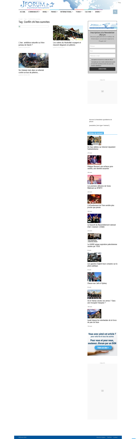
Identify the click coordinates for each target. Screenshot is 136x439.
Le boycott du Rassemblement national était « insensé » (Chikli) (101, 226)
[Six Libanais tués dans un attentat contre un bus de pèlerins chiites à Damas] (34, 60)
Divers (97, 12)
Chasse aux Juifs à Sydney (97, 283)
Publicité (109, 437)
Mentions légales (101, 437)
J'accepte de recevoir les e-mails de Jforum (102, 59)
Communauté (33, 12)
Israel (45, 12)
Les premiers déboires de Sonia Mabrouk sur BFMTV (99, 187)
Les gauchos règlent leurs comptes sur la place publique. (102, 265)
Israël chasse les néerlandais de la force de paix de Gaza (102, 321)
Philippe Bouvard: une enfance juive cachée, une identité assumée (100, 167)
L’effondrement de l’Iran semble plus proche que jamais (100, 206)
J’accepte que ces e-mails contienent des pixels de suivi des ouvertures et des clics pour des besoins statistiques (103, 63)
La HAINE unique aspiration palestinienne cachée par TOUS (102, 245)
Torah (78, 12)
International (66, 12)
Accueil (23, 12)
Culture (88, 12)
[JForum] (68, 5)
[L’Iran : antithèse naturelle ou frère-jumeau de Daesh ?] (34, 32)
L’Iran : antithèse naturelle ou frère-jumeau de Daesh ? (32, 43)
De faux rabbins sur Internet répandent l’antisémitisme (101, 148)
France (53, 12)
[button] (115, 12)
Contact (115, 437)
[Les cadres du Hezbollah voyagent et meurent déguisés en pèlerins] (68, 32)
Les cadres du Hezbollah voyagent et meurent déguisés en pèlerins (67, 43)
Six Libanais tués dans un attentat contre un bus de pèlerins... (31, 71)
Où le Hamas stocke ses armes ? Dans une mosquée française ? (101, 302)
